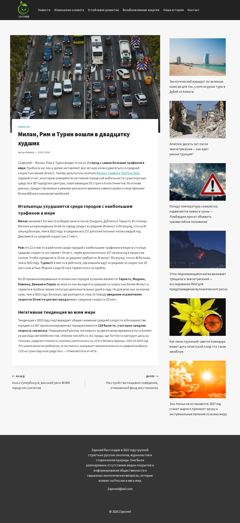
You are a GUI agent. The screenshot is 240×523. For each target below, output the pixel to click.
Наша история (173, 10)
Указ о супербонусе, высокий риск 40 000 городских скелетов (41, 382)
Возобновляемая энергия (141, 10)
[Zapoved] (23, 10)
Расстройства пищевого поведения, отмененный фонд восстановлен (132, 382)
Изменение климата (69, 10)
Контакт (194, 10)
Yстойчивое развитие (103, 10)
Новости (44, 10)
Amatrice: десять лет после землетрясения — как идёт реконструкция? (189, 149)
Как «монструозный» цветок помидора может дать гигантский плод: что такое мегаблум (198, 346)
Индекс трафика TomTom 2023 (117, 173)
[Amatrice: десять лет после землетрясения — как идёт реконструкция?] (199, 119)
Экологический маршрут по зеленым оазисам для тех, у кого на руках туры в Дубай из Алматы (197, 86)
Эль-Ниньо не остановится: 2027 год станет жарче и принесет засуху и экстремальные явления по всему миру (198, 409)
